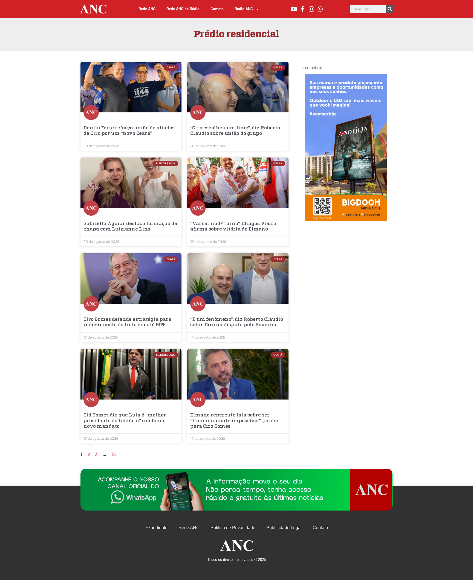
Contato (217, 9)
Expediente (156, 527)
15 (113, 454)
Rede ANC (147, 9)
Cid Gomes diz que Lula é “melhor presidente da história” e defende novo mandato (124, 421)
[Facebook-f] (303, 9)
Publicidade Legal (284, 527)
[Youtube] (294, 9)
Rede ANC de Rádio (183, 9)
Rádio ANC (244, 9)
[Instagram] (311, 9)
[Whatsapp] (320, 9)
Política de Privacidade (232, 527)
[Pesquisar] (390, 9)
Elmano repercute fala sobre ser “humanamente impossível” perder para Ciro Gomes (234, 421)
